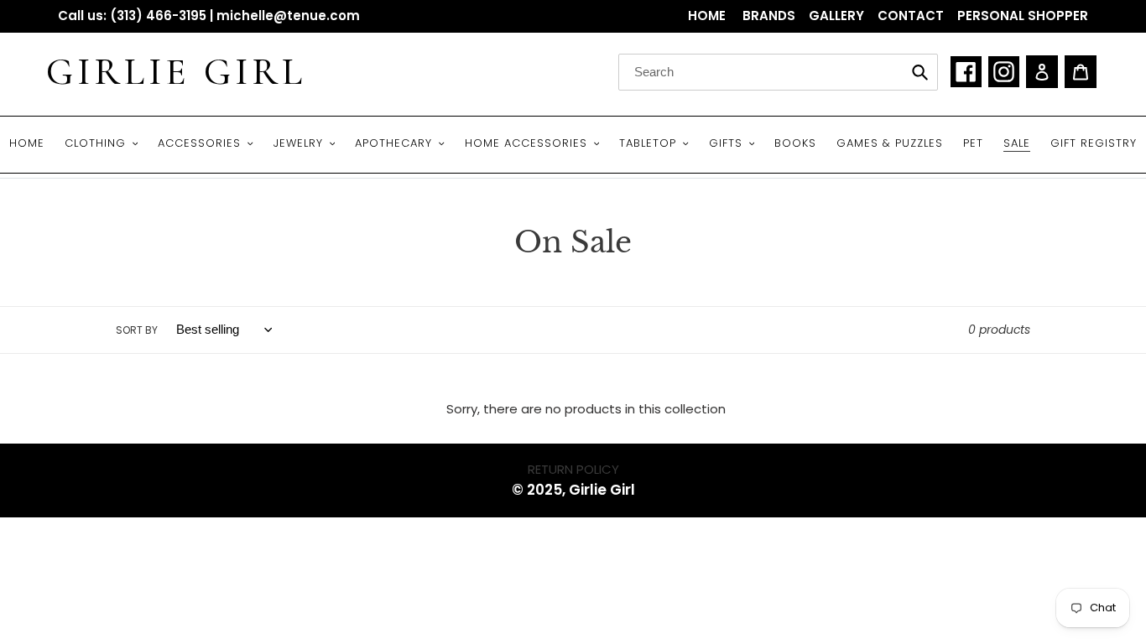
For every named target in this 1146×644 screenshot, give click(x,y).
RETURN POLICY (573, 469)
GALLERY (836, 15)
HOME (708, 15)
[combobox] (778, 72)
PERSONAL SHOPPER (1022, 15)
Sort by (137, 330)
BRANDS (768, 15)
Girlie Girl (176, 72)
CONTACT (911, 15)
